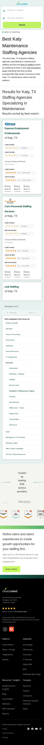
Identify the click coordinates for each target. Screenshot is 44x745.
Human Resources (12, 351)
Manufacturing (14, 402)
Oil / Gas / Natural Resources (16, 454)
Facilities (12, 379)
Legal (8, 432)
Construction (13, 368)
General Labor (14, 385)
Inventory (12, 396)
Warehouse (13, 425)
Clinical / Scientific (12, 323)
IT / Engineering (11, 357)
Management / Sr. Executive (15, 437)
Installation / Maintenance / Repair (21, 391)
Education (9, 329)
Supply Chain (13, 413)
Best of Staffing (27, 65)
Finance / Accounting (13, 334)
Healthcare (9, 346)
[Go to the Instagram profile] (40, 729)
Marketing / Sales (12, 443)
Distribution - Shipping (16, 374)
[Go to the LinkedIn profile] (28, 729)
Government (10, 340)
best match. (31, 113)
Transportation (14, 419)
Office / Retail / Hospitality (14, 448)
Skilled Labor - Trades (16, 408)
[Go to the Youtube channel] (36, 729)
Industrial (9, 363)
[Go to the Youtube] (32, 729)
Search (22, 25)
